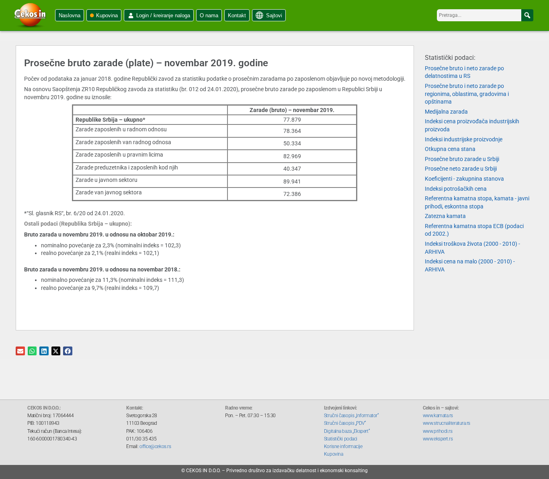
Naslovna (69, 15)
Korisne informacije (343, 446)
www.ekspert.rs (438, 439)
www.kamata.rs (438, 415)
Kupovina (107, 15)
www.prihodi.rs (438, 431)
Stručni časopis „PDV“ (345, 423)
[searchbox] (485, 15)
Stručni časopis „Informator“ (351, 415)
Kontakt (237, 15)
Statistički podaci (340, 439)
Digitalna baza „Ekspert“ (347, 431)
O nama (209, 15)
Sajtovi (274, 15)
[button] (527, 15)
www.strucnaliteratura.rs (446, 423)
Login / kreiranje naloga (163, 15)
